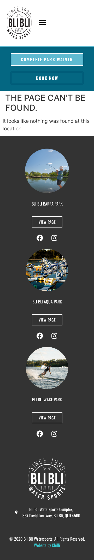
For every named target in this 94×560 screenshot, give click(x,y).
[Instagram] (54, 433)
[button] (43, 23)
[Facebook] (39, 433)
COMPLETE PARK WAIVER (47, 59)
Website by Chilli (47, 545)
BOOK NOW (47, 78)
